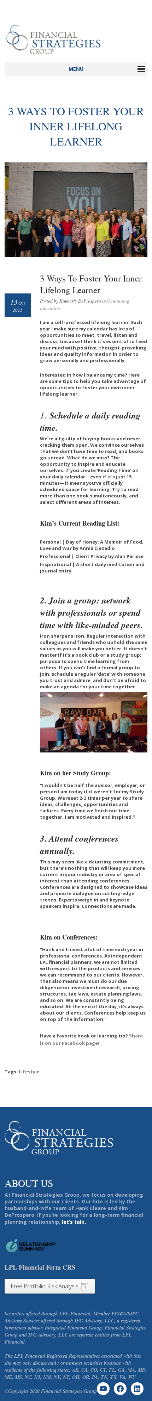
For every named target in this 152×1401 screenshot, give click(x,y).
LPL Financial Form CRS (40, 1267)
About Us (29, 1183)
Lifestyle (29, 1071)
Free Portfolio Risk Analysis (44, 1286)
